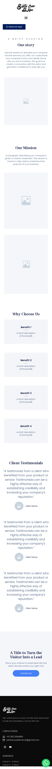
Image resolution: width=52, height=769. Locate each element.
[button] (26, 17)
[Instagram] (5, 747)
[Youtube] (10, 747)
